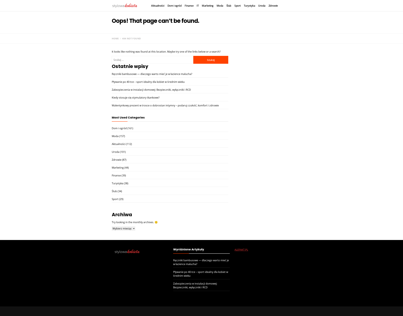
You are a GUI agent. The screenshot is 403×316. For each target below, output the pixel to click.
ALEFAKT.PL (241, 249)
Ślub (228, 5)
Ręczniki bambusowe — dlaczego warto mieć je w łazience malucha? (152, 74)
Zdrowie (273, 5)
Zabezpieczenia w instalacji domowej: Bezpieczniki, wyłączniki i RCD (151, 89)
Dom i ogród (174, 5)
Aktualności (157, 5)
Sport (237, 5)
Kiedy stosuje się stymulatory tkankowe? (135, 97)
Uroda (261, 5)
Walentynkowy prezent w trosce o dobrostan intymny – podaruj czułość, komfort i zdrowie (165, 105)
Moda (220, 5)
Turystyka (249, 5)
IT (198, 5)
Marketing (207, 5)
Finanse (189, 5)
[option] (63, 309)
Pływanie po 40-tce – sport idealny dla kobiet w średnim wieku (148, 82)
